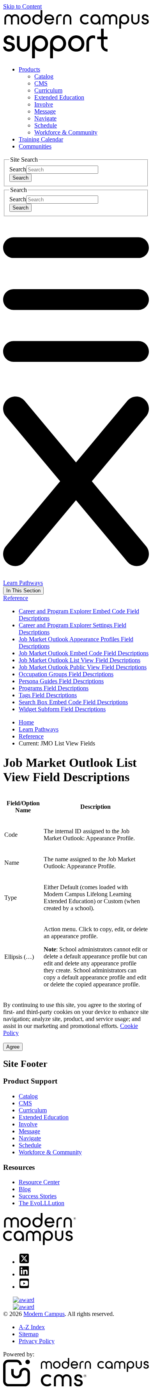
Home (26, 722)
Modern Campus (44, 1314)
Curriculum (48, 90)
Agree (12, 1047)
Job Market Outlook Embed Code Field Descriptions (83, 653)
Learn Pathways (23, 582)
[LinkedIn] (24, 1274)
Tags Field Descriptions (48, 695)
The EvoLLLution (41, 1203)
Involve (43, 104)
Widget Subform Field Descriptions (62, 709)
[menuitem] (84, 101)
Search (17, 169)
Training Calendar (41, 139)
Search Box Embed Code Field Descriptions (73, 702)
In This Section (23, 590)
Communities (35, 146)
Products (29, 69)
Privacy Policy (37, 1341)
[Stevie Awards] (76, 1300)
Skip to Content (22, 6)
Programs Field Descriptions (53, 688)
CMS (41, 83)
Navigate (45, 118)
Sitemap (29, 1334)
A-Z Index (32, 1327)
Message (45, 111)
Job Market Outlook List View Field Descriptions (79, 660)
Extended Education (59, 97)
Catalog (43, 76)
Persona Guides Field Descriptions (61, 681)
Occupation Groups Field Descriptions (66, 674)
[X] (24, 1261)
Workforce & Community (65, 132)
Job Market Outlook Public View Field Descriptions (83, 667)
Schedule (45, 125)
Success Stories (38, 1196)
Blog (25, 1189)
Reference (15, 598)
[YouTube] (24, 1286)
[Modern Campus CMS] (76, 1384)
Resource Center (39, 1182)
